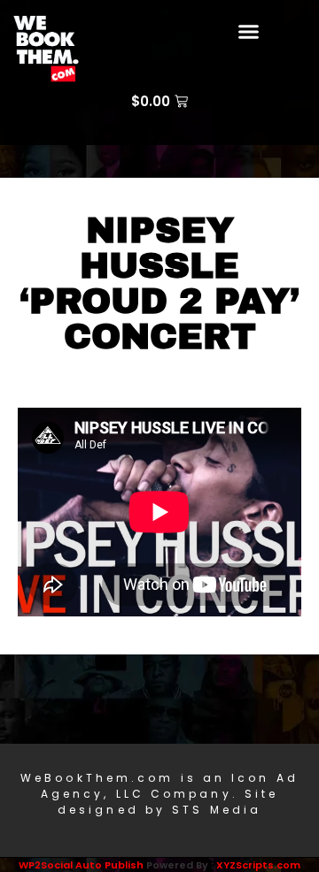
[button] (249, 31)
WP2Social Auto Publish (81, 865)
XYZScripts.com (258, 865)
